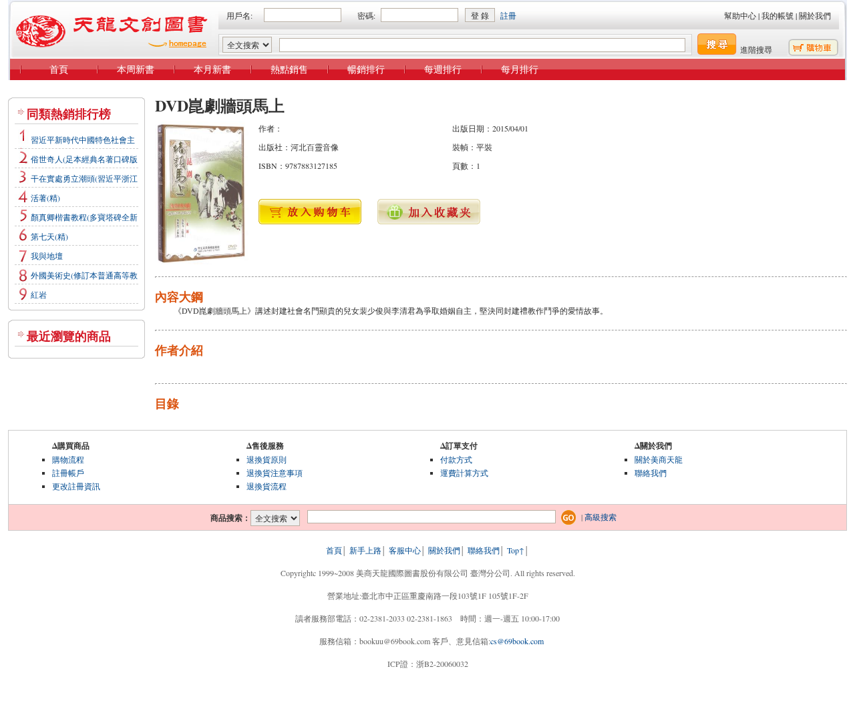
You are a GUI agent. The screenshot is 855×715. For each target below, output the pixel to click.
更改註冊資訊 (76, 486)
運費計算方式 (464, 472)
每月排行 (519, 69)
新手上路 (365, 550)
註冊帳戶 (68, 472)
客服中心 (405, 550)
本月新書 (212, 69)
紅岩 (39, 294)
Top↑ (515, 550)
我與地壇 (47, 255)
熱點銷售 (289, 69)
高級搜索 (600, 516)
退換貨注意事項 (274, 472)
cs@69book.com (517, 641)
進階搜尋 (756, 49)
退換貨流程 (266, 486)
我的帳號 (777, 15)
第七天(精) (49, 236)
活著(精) (45, 197)
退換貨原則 (266, 459)
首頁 (58, 69)
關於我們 (815, 15)
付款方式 (456, 459)
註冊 (508, 15)
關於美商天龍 (659, 459)
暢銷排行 (366, 69)
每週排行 (443, 69)
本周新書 (135, 69)
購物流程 (68, 459)
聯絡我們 (651, 472)
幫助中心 (740, 15)
